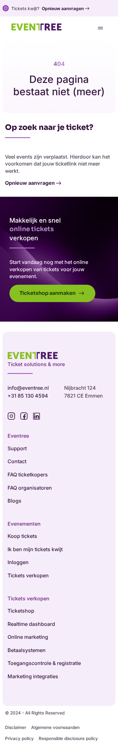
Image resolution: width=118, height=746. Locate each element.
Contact (17, 461)
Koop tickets (22, 536)
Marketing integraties (33, 676)
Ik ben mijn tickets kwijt (35, 549)
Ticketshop (21, 611)
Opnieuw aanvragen (63, 8)
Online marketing (28, 637)
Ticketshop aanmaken (48, 293)
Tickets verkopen (28, 575)
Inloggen (18, 562)
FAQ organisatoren (30, 488)
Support (17, 448)
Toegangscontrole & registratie (44, 663)
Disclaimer (15, 727)
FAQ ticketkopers (28, 474)
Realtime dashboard (31, 624)
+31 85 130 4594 (28, 396)
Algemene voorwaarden (55, 727)
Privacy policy (19, 738)
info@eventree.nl (28, 388)
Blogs (14, 501)
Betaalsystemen (27, 650)
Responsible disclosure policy (68, 738)
